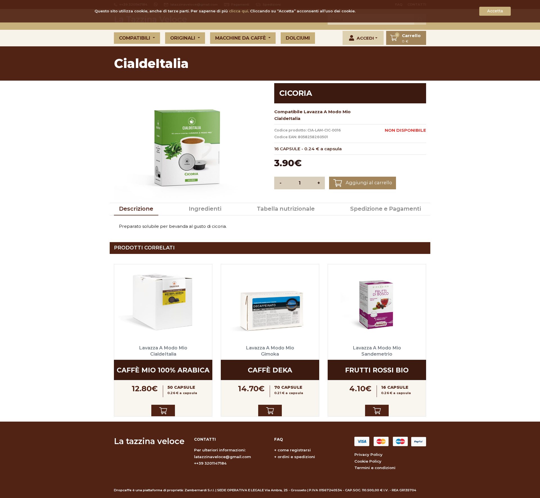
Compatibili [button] (135, 38)
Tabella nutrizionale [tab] (286, 208)
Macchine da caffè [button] (241, 38)
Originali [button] (183, 38)
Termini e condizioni (374, 467)
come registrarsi (294, 450)
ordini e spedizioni (296, 456)
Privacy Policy (368, 454)
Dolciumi (298, 38)
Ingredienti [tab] (205, 208)
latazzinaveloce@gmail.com (222, 456)
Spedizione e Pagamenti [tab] (385, 208)
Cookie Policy (367, 461)
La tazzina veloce (149, 441)
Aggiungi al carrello (368, 182)
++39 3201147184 (210, 463)
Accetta (495, 10)
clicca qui (238, 11)
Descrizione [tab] (136, 208)
